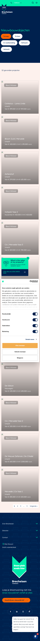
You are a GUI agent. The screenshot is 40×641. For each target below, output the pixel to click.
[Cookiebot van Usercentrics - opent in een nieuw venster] (30, 281)
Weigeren (20, 358)
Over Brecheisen (8, 524)
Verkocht (6, 49)
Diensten (5, 531)
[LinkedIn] (17, 612)
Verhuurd (24, 43)
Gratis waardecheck (9, 547)
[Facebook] (10, 612)
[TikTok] (29, 611)
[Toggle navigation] (32, 2)
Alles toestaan (20, 345)
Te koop (6, 36)
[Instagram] (23, 612)
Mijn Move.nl (8, 544)
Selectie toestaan (20, 352)
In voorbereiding (9, 43)
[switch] (35, 319)
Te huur (17, 36)
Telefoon (17, 3)
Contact (5, 537)
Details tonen (30, 339)
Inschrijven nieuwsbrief (14, 600)
